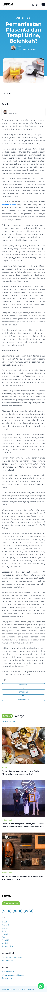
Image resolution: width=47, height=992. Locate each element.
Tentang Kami (6, 925)
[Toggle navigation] (43, 4)
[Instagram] (4, 911)
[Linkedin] (15, 911)
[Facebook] (9, 911)
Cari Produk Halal (12, 903)
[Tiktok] (31, 911)
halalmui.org (8, 978)
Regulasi (5, 943)
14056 (15, 972)
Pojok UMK (5, 934)
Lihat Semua (7, 721)
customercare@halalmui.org (14, 975)
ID (32, 4)
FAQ (3, 937)
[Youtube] (20, 911)
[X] (26, 911)
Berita (4, 767)
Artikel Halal (7, 820)
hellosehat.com (9, 205)
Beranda (4, 922)
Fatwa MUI (5, 940)
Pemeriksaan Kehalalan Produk (12, 957)
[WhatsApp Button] (41, 986)
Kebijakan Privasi (7, 946)
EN (37, 4)
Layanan (5, 928)
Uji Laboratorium (7, 960)
